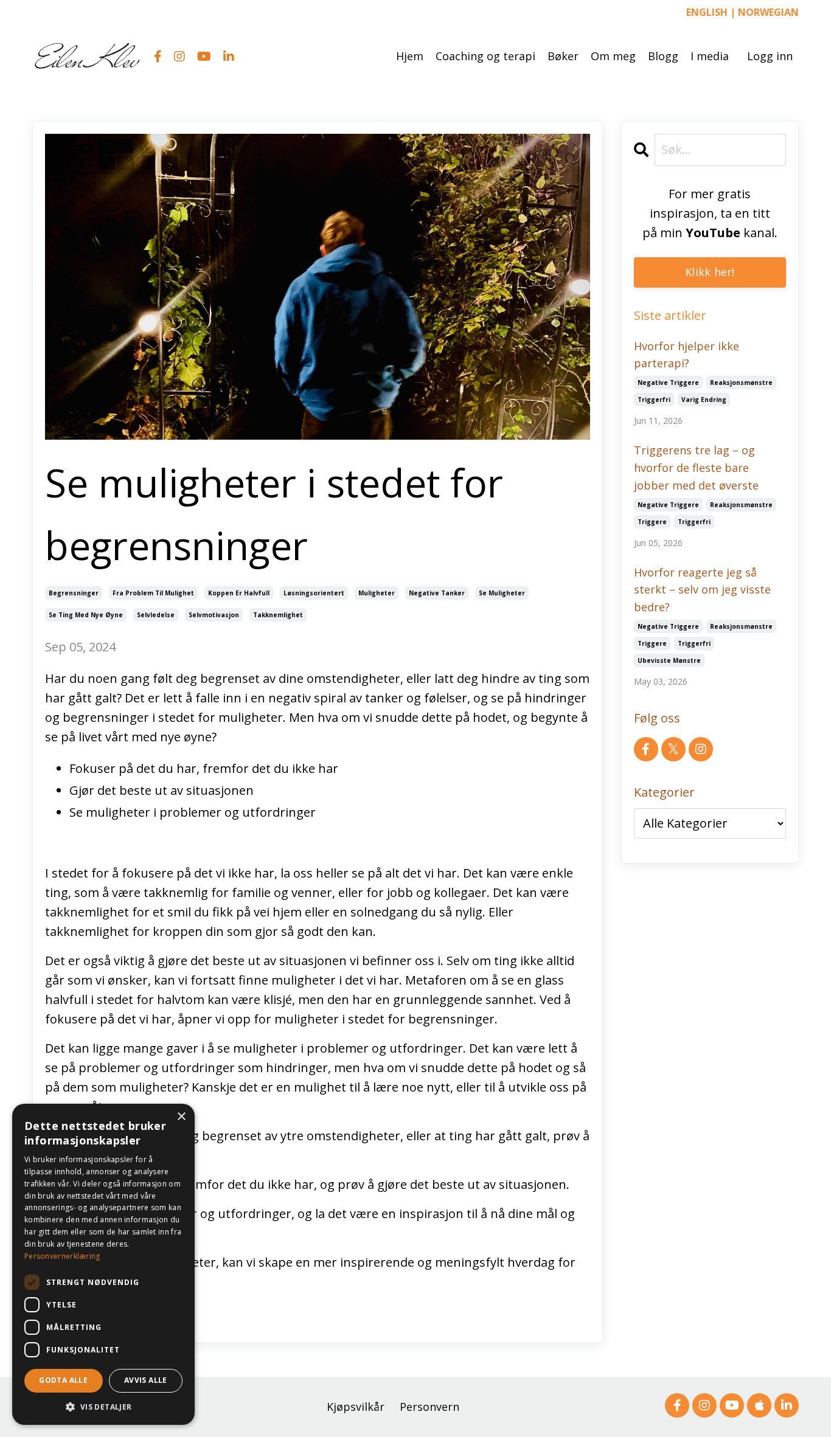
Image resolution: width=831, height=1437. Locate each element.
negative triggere (668, 382)
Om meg (613, 56)
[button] (103, 1407)
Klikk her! (710, 272)
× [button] (181, 1116)
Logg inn (770, 56)
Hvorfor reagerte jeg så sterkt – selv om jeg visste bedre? (702, 590)
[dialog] (103, 1264)
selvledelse (156, 615)
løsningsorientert (313, 593)
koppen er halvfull (238, 593)
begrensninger (74, 593)
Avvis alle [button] (145, 1380)
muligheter (376, 593)
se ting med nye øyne (86, 615)
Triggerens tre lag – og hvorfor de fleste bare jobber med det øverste (696, 468)
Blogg (663, 56)
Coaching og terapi (485, 56)
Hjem (409, 56)
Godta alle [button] (63, 1380)
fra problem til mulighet (153, 593)
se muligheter (502, 593)
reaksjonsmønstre (741, 382)
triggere (652, 522)
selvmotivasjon (214, 615)
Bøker (563, 56)
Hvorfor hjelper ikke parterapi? (686, 355)
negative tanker (437, 593)
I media (709, 56)
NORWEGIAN (768, 12)
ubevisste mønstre (669, 660)
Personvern (429, 1406)
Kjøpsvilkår (355, 1406)
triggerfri (654, 399)
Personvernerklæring (62, 1256)
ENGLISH (707, 12)
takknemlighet (278, 615)
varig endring (703, 399)
